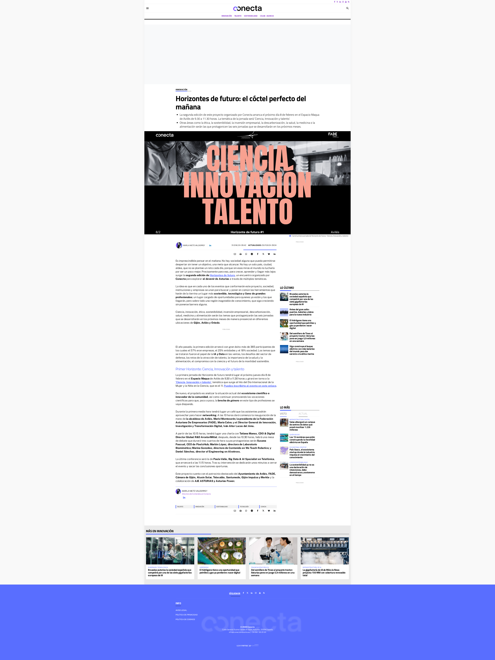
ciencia (263, 506)
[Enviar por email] (235, 254)
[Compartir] (246, 254)
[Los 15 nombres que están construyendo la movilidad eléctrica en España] (284, 438)
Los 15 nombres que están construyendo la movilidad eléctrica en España (302, 439)
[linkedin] (184, 497)
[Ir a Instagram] (343, 2)
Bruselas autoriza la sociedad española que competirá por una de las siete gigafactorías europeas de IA (301, 299)
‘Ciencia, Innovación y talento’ (193, 382)
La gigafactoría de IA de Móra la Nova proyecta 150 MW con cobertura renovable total (324, 572)
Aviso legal (181, 610)
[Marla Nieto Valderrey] (179, 245)
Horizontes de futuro (222, 275)
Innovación (181, 89)
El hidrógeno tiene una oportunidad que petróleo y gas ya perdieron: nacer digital (303, 324)
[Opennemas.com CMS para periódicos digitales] (247, 646)
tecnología (244, 506)
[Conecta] (247, 8)
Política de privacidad (187, 615)
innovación (199, 506)
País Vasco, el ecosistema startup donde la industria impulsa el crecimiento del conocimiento (302, 453)
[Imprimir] (240, 254)
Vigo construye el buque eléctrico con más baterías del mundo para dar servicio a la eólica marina (302, 350)
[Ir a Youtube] (346, 2)
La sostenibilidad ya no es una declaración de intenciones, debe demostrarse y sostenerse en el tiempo (302, 470)
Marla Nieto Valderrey (194, 245)
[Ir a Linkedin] (340, 2)
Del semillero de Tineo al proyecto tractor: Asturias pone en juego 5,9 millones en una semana (302, 337)
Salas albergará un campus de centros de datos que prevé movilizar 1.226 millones (302, 425)
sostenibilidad (222, 506)
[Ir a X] (337, 2)
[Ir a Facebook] (334, 2)
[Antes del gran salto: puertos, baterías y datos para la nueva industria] (284, 312)
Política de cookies (185, 619)
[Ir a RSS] (348, 2)
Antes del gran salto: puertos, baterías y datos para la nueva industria (302, 312)
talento (180, 506)
